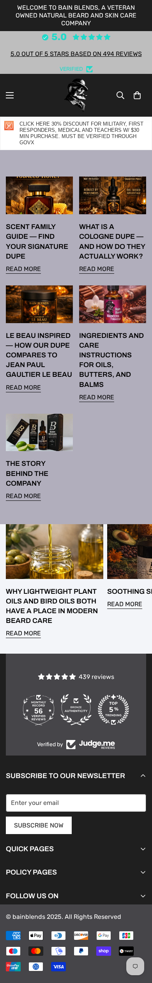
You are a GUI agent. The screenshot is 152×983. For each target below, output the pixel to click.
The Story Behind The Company (27, 473)
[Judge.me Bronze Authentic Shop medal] (76, 709)
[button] (137, 95)
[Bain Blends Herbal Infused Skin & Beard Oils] (76, 95)
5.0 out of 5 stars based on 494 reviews (76, 54)
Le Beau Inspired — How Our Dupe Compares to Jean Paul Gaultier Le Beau (39, 355)
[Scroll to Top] (138, 942)
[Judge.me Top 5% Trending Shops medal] (113, 709)
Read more (23, 269)
